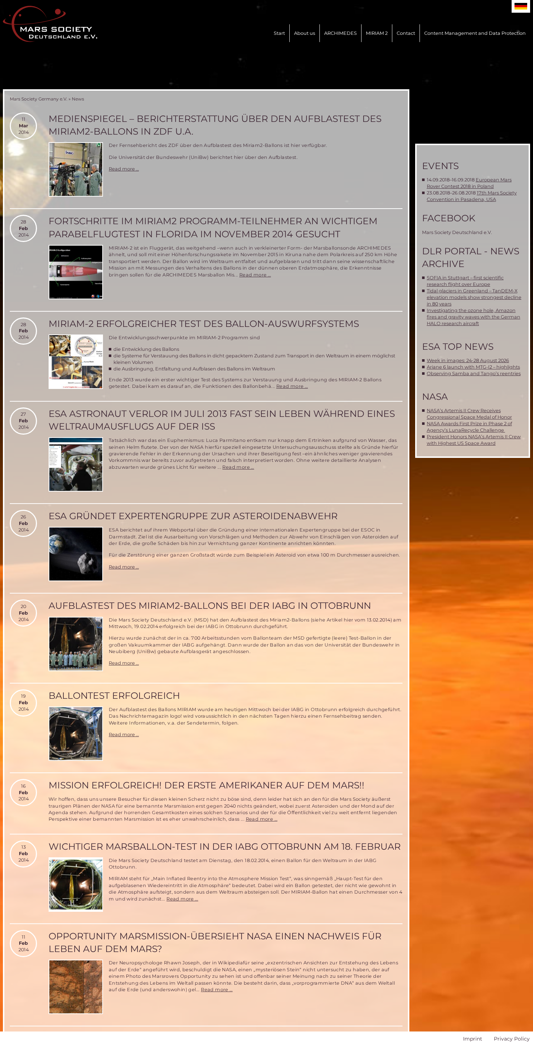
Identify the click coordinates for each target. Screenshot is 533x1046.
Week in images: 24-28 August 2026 (468, 360)
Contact (406, 33)
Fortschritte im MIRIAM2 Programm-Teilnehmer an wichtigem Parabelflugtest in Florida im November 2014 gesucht (213, 227)
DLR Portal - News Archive (470, 257)
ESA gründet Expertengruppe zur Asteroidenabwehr (193, 515)
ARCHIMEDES (340, 33)
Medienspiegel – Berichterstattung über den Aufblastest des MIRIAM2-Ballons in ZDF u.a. (215, 125)
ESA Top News (457, 346)
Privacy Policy (512, 1038)
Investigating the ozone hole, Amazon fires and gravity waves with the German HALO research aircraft (473, 317)
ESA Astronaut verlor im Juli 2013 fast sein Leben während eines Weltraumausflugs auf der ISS (222, 420)
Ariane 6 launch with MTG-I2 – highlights (473, 367)
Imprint (472, 1038)
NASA (435, 396)
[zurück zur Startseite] (50, 24)
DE (521, 6)
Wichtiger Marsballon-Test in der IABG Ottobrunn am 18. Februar (225, 846)
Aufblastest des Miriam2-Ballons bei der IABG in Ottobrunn (210, 605)
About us (304, 33)
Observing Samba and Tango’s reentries (474, 373)
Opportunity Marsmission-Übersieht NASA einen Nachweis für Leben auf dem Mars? (215, 942)
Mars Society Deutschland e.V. (457, 232)
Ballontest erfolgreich (114, 695)
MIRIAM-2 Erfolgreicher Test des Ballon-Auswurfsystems (204, 323)
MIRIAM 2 (377, 33)
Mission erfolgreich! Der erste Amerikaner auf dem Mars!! (206, 785)
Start (279, 33)
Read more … (124, 169)
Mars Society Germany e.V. (38, 99)
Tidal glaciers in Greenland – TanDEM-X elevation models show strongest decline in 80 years (474, 297)
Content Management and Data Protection (475, 33)
